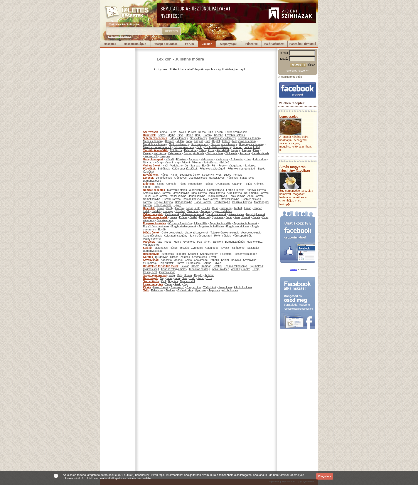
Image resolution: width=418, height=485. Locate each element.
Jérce (173, 132)
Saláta (256, 217)
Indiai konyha (217, 193)
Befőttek (217, 266)
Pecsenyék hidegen (245, 253)
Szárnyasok (150, 132)
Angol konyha (255, 196)
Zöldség (185, 256)
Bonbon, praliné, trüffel (246, 147)
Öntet (207, 241)
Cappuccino (194, 287)
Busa (215, 208)
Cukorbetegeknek (172, 232)
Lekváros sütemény (249, 138)
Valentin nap (172, 162)
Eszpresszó (177, 287)
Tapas (168, 284)
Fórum (189, 43)
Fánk (256, 150)
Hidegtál (181, 253)
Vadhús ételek (151, 165)
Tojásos (208, 183)
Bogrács (173, 281)
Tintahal (209, 275)
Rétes (202, 150)
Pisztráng (226, 208)
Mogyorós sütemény (244, 141)
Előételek (149, 183)
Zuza (209, 278)
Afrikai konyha (178, 196)
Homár (188, 275)
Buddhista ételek (216, 214)
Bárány (208, 135)
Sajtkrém (217, 241)
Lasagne (165, 156)
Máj (162, 278)
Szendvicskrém (209, 253)
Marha (171, 135)
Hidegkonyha (151, 253)
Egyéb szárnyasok (236, 132)
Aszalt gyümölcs (240, 269)
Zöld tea (170, 290)
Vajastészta (175, 153)
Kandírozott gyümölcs (174, 269)
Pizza (211, 150)
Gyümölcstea (185, 290)
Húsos (164, 174)
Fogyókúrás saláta (220, 223)
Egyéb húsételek (235, 135)
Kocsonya (208, 174)
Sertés (161, 135)
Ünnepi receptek (153, 159)
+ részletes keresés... (119, 36)
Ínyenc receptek (153, 284)
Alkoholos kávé (243, 287)
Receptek (110, 43)
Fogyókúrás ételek (154, 223)
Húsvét (170, 159)
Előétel (183, 217)
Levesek (148, 177)
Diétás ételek (151, 232)
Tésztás (184, 247)
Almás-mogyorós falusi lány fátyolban (294, 168)
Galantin (237, 183)
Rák (179, 275)
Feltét (229, 217)
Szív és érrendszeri (200, 235)
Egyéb (206, 165)
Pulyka (192, 132)
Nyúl (165, 165)
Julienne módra (189, 59)
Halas (173, 174)
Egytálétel (218, 217)
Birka (180, 135)
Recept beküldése (165, 43)
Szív (184, 278)
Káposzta (166, 260)
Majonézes (161, 247)
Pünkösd (181, 159)
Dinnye (180, 263)
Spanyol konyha (256, 189)
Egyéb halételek (222, 211)
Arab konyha (234, 193)
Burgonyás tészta (194, 153)
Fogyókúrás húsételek (156, 226)
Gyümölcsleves (198, 177)
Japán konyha (197, 196)
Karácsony (222, 159)
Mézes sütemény (153, 141)
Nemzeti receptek (154, 189)
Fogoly (223, 165)
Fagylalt (198, 141)
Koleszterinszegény (175, 235)
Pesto (178, 284)
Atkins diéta (200, 223)
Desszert (204, 217)
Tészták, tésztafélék (155, 150)
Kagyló (198, 275)
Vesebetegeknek (251, 232)
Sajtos (160, 183)
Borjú (198, 135)
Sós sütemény (198, 138)
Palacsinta (190, 150)
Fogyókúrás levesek (245, 223)
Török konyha (237, 196)
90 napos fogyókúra (180, 223)
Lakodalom (259, 159)
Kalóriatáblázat (274, 43)
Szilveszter (237, 159)
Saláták (156, 211)
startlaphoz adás (291, 76)
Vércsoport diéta (242, 235)
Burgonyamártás (235, 241)
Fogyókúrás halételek (211, 226)
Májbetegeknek (152, 238)
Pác (199, 241)
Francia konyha (235, 189)
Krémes (169, 141)
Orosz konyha (181, 193)
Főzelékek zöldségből (213, 168)
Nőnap (159, 162)
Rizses (174, 256)
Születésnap (210, 162)
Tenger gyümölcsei (155, 275)
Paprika (214, 260)
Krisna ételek (236, 214)
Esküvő (224, 162)
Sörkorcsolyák (214, 153)
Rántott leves (216, 177)
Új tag (311, 65)
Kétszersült (151, 156)
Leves (160, 208)
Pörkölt (237, 174)
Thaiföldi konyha (217, 196)
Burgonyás (161, 256)
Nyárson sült (187, 281)
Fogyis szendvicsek (237, 226)
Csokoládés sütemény (217, 147)
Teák (146, 290)
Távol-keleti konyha (156, 196)
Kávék (147, 287)
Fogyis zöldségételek (183, 226)
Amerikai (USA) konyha (157, 193)
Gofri (199, 147)
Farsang (194, 159)
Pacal (200, 278)
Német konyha (151, 199)
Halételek (149, 208)
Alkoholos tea (230, 290)
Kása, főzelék (242, 217)
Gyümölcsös (223, 183)
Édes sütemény (179, 138)
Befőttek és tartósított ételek (161, 266)
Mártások (149, 241)
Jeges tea (214, 290)
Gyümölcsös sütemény (222, 138)
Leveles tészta (260, 153)
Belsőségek (150, 278)
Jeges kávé (225, 287)
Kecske (218, 135)
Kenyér (147, 153)
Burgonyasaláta (152, 250)
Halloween (207, 159)
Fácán (219, 132)
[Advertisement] (117, 113)
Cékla (188, 260)
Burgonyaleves (152, 180)
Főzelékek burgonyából (242, 168)
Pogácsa (245, 153)
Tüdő (192, 278)
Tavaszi (225, 247)
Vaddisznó (176, 165)
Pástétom (225, 253)
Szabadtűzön (151, 281)
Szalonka (250, 165)
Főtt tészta (176, 150)
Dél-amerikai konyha (256, 193)
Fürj (214, 165)
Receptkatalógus (135, 43)
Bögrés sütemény (184, 147)
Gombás (171, 183)
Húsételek (149, 135)
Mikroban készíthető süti (157, 147)
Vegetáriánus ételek (155, 217)
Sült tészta (231, 153)
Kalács (226, 141)
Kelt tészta (160, 153)
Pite (208, 141)
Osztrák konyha (171, 199)
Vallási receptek (153, 214)
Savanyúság (150, 260)
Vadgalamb (235, 165)
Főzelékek (149, 168)
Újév (248, 159)
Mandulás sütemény (155, 144)
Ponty (169, 208)
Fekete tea (157, 290)
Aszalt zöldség (220, 269)
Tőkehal (180, 211)
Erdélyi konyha (163, 205)
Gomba (207, 263)
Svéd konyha (211, 199)
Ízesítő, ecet (150, 272)
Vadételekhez (151, 244)
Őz (186, 165)
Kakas (182, 132)
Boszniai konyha (242, 202)
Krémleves (180, 177)
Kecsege (168, 211)
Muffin (180, 141)
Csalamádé (201, 260)
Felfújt (248, 183)
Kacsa (202, 132)
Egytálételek (150, 174)
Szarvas (195, 165)
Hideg (168, 241)
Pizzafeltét (223, 150)
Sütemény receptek (155, 138)
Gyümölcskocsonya (236, 266)
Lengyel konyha (163, 202)
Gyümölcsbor (167, 272)
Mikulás (196, 162)
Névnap (147, 162)
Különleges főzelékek (184, 168)
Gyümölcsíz (256, 266)
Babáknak (164, 168)
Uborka (178, 260)
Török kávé (209, 287)
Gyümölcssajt (151, 269)
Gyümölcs (189, 241)
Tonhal (238, 208)
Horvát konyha (203, 202)
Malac (189, 135)
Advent (186, 162)
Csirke (164, 132)
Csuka (206, 208)
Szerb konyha (222, 202)
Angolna (206, 211)
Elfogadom (324, 476)
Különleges (211, 247)
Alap (159, 241)
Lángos (246, 150)
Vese (169, 278)
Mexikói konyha (230, 199)
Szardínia (193, 211)
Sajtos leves (247, 177)
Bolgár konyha (183, 202)
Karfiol (225, 260)
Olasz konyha (197, 189)
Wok (218, 174)
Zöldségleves (164, 177)
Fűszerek (251, 43)
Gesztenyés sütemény (224, 144)
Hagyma (236, 260)
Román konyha (192, 199)
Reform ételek (222, 235)
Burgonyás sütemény (251, 144)
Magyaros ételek (177, 189)
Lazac (247, 208)
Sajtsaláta (253, 247)
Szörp (256, 269)
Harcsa (179, 208)
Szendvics (168, 253)
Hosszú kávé (161, 287)
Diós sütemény (200, 144)
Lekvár (185, 266)
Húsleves (232, 177)
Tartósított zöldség (199, 269)
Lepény (235, 150)
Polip (172, 275)
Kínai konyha (199, 193)
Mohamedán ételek (193, 214)
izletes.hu (293, 270)
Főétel (193, 217)
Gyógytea (200, 290)
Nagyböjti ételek (255, 214)
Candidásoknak (152, 235)
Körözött (193, 253)
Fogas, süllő (193, 208)
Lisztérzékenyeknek (196, 232)
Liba (210, 132)
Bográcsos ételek (190, 174)
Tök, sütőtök (166, 263)
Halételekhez (255, 241)
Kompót (206, 266)
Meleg (177, 241)
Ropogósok (195, 183)
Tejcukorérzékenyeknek (225, 232)
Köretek (148, 256)
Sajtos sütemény (179, 144)
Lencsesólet (288, 116)
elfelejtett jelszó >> (297, 70)
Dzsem (195, 266)
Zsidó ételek (172, 214)
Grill (163, 281)
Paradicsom (193, 263)
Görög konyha (215, 189)
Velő (177, 278)
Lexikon (207, 43)
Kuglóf (216, 141)
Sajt (186, 284)
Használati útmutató (302, 43)
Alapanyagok (228, 43)
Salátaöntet (238, 247)
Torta (189, 141)
